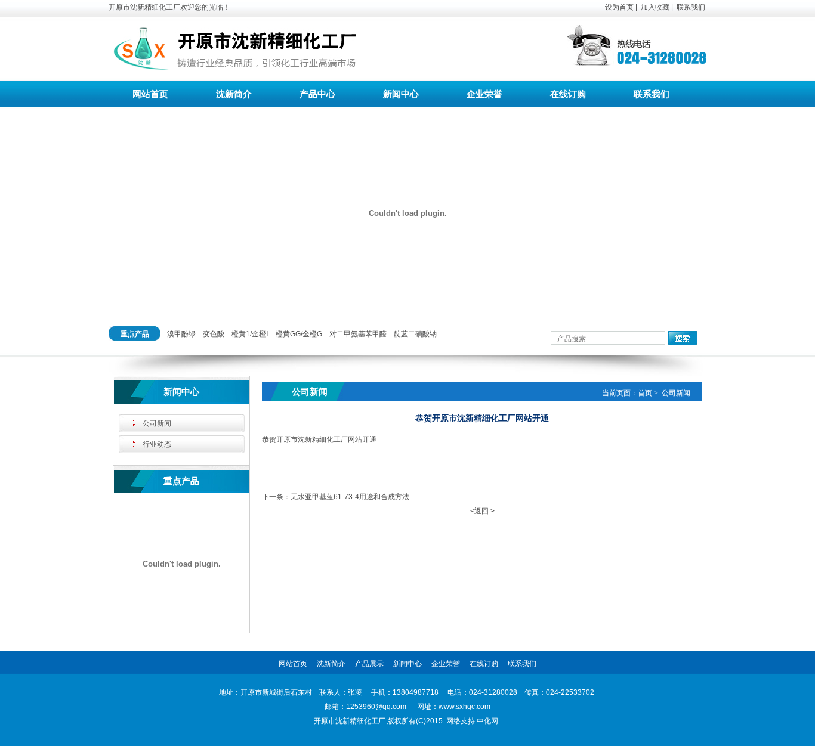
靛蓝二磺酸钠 (415, 334)
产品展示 (369, 664)
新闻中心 (401, 94)
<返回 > (482, 511)
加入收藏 (655, 7)
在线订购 (568, 94)
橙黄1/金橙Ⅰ (249, 334)
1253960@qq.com (376, 706)
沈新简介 (234, 94)
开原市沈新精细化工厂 (349, 721)
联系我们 (691, 7)
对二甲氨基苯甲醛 (358, 334)
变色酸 (213, 334)
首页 (645, 393)
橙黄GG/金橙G (299, 334)
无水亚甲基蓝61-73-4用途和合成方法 (350, 497)
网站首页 (150, 94)
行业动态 (157, 444)
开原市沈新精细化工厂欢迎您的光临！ (169, 7)
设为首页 (619, 7)
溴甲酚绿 (181, 334)
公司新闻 (157, 423)
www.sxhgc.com (464, 706)
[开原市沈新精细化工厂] (234, 65)
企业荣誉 (484, 94)
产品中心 (317, 94)
